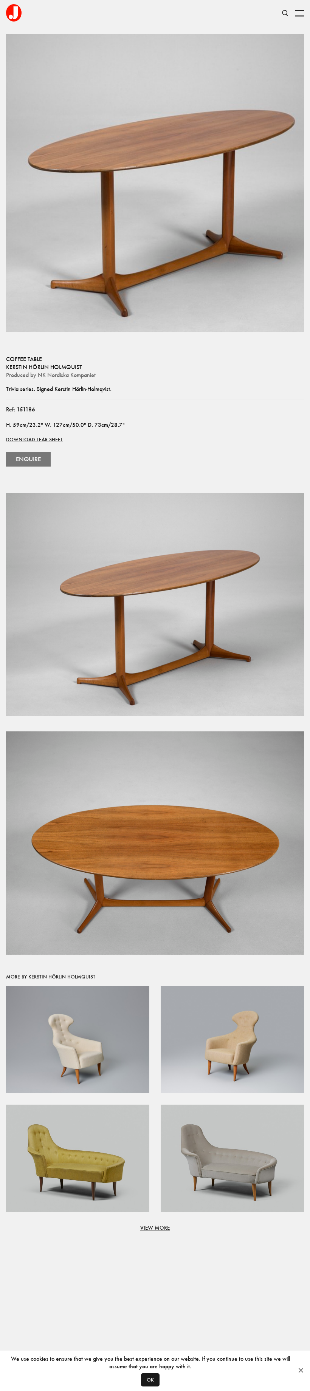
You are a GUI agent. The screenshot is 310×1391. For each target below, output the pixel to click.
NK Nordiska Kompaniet (67, 375)
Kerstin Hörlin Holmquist (44, 367)
